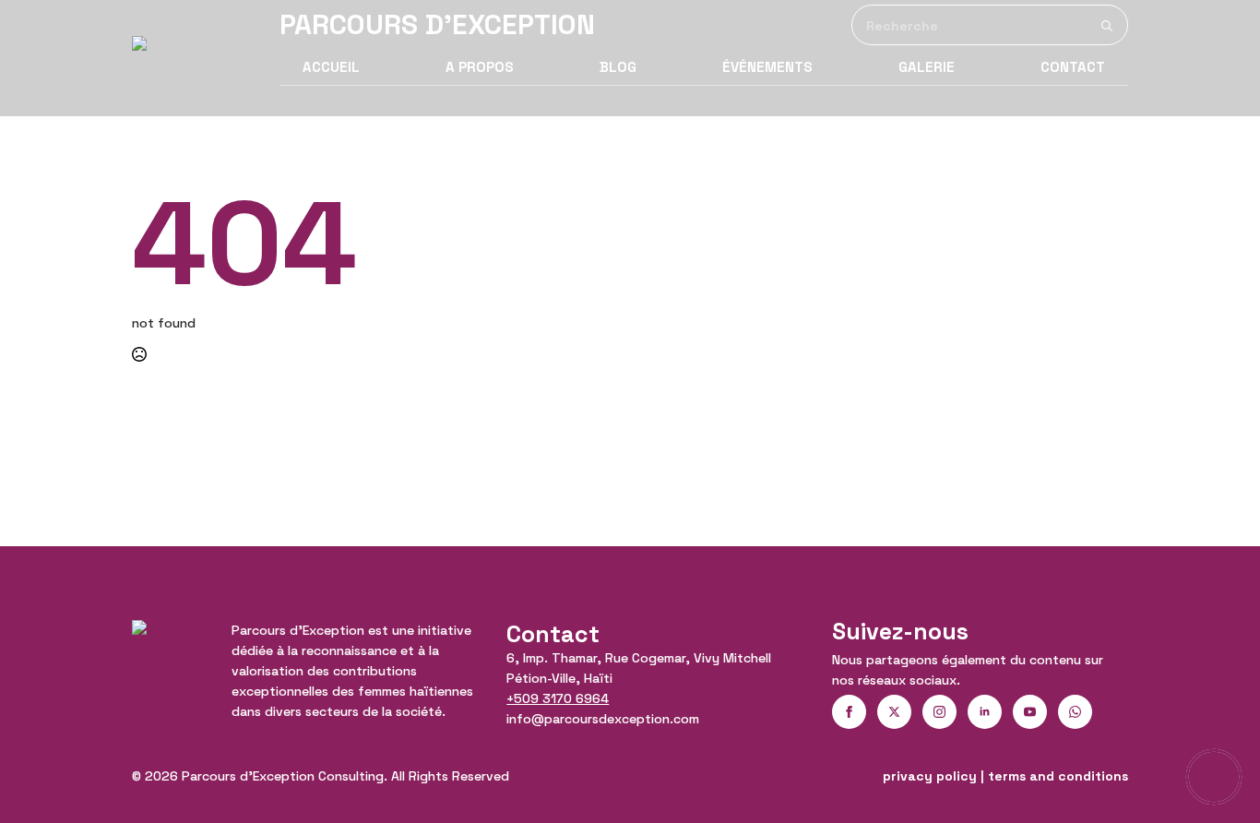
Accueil (331, 67)
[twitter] (894, 712)
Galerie (926, 67)
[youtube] (1030, 712)
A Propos (480, 67)
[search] (1107, 26)
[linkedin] (985, 712)
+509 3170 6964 (557, 698)
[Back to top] (1214, 777)
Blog (618, 67)
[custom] (1075, 712)
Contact (1072, 67)
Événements (767, 67)
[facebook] (849, 712)
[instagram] (939, 712)
